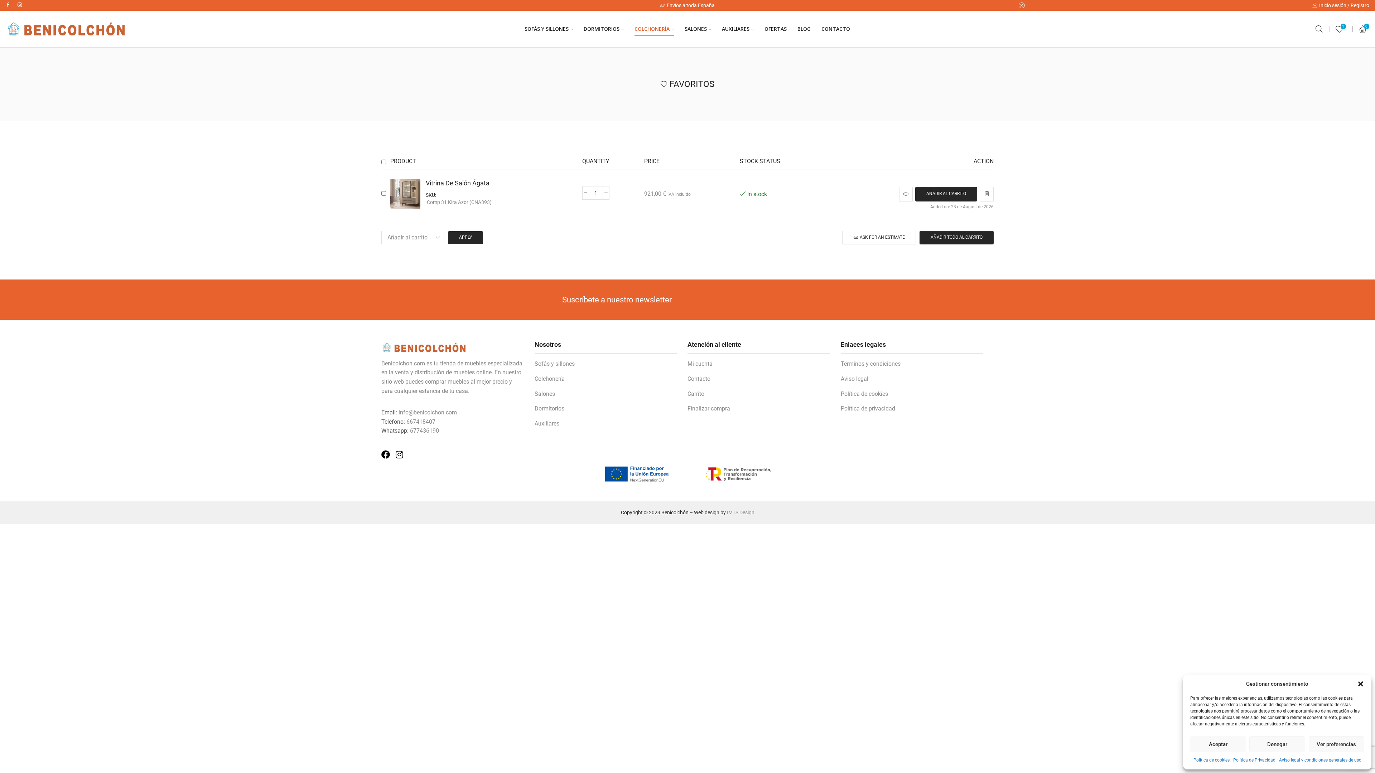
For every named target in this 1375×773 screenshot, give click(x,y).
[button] (1360, 683)
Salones (696, 28)
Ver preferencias (1336, 744)
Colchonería (652, 28)
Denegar (1277, 744)
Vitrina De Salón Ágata (457, 183)
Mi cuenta (700, 363)
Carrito (696, 393)
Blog (804, 28)
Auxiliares (735, 28)
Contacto (835, 28)
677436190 (424, 430)
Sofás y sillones (555, 363)
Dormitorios (601, 28)
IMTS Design (740, 512)
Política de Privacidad (1254, 760)
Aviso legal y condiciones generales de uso (1320, 760)
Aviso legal (854, 378)
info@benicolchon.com (428, 412)
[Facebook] (8, 5)
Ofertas (775, 28)
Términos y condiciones (871, 363)
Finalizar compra (709, 408)
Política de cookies (1211, 760)
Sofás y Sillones (547, 28)
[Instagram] (20, 5)
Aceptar (1218, 744)
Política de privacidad (868, 408)
